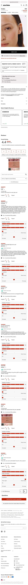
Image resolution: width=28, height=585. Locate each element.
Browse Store (22, 55)
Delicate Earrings (17, 517)
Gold (2, 515)
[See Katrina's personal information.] (5, 367)
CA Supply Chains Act (19, 583)
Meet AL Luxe (3, 543)
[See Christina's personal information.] (6, 203)
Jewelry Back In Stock (5, 513)
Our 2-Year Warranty (5, 565)
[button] (3, 151)
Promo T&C (21, 582)
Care (2, 100)
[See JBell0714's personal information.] (6, 246)
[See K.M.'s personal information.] (4, 406)
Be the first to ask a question (14, 499)
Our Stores (16, 539)
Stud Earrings (18, 514)
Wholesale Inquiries (17, 548)
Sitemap (9, 582)
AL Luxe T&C (7, 583)
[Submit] (25, 528)
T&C (17, 582)
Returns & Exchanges (5, 563)
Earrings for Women (11, 514)
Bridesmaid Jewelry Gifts (6, 516)
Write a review (15, 12)
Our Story (2, 539)
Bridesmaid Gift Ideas (19, 515)
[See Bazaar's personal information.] (5, 288)
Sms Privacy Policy (12, 583)
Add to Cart (14, 52)
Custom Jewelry (17, 541)
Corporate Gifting (17, 545)
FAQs (2, 558)
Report (12, 195)
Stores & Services (17, 536)
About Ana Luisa (4, 536)
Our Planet (3, 541)
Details (2, 98)
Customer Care (4, 556)
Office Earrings (21, 512)
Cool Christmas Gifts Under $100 (7, 517)
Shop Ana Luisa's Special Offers (5, 551)
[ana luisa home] (6, 5)
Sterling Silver (4, 514)
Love (25, 116)
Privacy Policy (14, 582)
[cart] (26, 5)
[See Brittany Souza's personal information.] (9, 326)
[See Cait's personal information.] (4, 189)
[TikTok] (4, 531)
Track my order (4, 561)
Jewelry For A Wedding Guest (9, 515)
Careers (2, 548)
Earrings (23, 514)
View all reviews (4, 127)
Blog (2, 545)
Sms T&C (2, 583)
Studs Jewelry (14, 516)
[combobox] (15, 178)
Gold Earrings (20, 513)
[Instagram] (2, 531)
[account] (23, 5)
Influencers (3, 567)
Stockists (15, 543)
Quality (2, 86)
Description (3, 103)
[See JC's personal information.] (3, 455)
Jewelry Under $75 (13, 513)
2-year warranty (9, 95)
